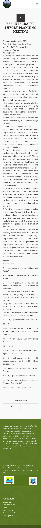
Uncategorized (8, 516)
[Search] (32, 4)
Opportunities (8, 510)
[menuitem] (32, 4)
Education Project (9, 505)
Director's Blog (8, 502)
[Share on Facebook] (11, 407)
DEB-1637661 (20, 436)
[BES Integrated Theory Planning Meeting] (21, 18)
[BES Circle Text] (17, 4)
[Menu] (37, 4)
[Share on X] (29, 407)
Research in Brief (9, 513)
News (5, 507)
